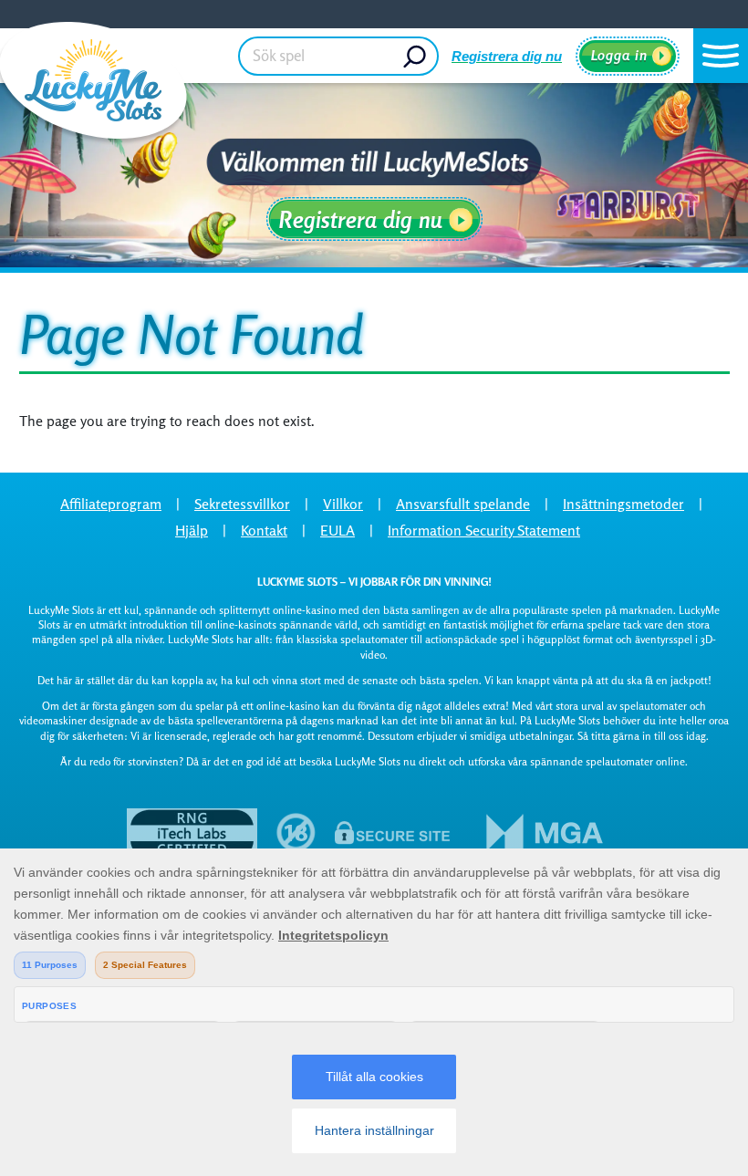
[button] (720, 55)
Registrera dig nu (507, 56)
